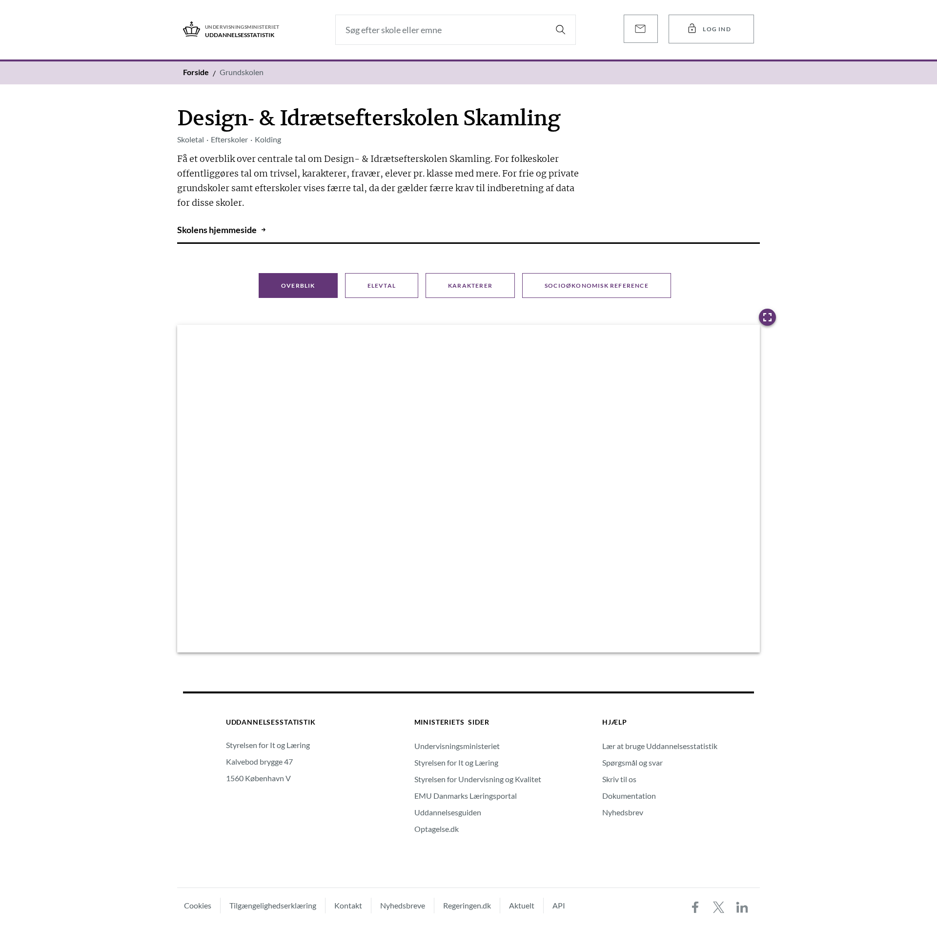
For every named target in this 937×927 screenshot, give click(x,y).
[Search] (560, 29)
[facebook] (695, 907)
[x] (719, 907)
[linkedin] (742, 907)
